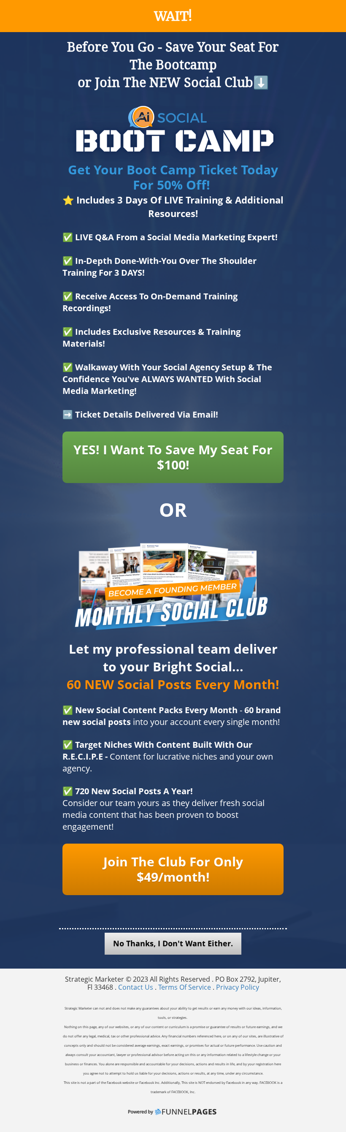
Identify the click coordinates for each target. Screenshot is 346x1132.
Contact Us (136, 987)
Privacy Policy (237, 987)
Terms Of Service (184, 987)
